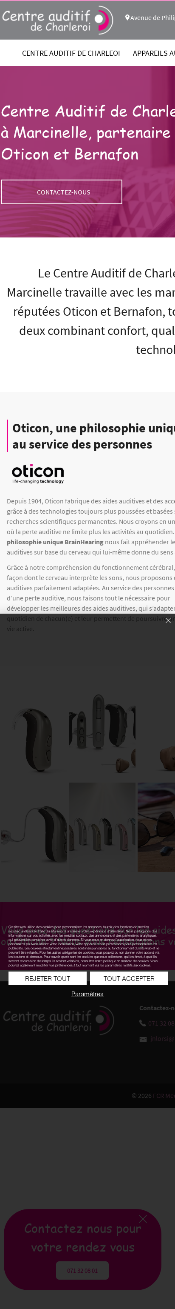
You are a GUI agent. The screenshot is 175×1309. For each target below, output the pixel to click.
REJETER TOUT (47, 979)
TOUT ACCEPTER (129, 979)
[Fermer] (163, 625)
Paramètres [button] (87, 994)
